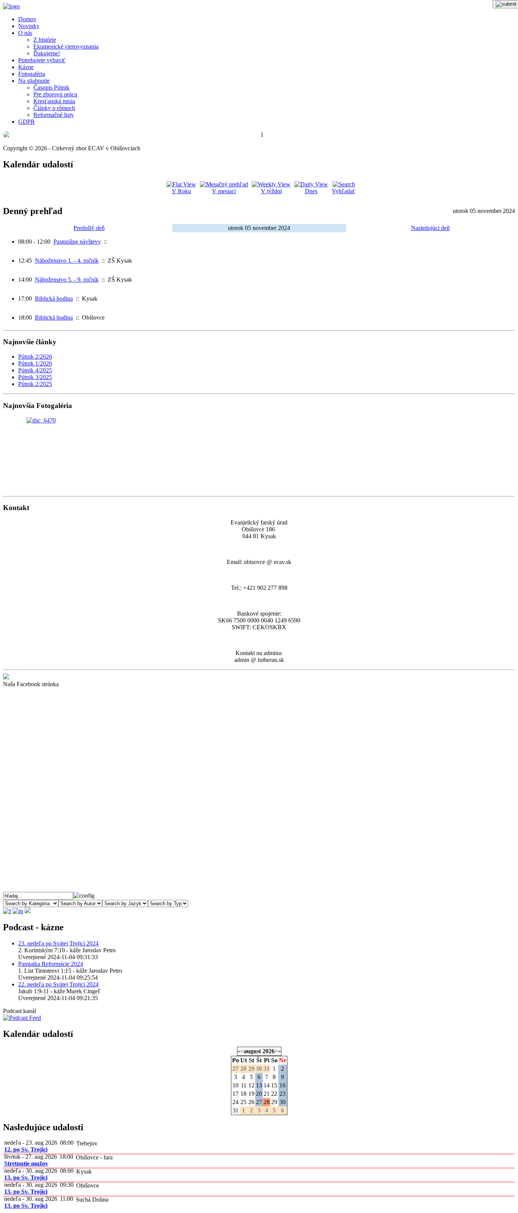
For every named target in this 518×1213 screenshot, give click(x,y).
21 (267, 1093)
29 (274, 1102)
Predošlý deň (89, 228)
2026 (268, 1051)
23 (282, 1093)
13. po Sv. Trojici (25, 1177)
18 (243, 1093)
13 (259, 1085)
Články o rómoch (54, 108)
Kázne (26, 67)
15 (274, 1085)
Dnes (311, 191)
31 (235, 1110)
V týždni (271, 191)
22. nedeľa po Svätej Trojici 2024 (58, 984)
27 (259, 1102)
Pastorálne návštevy (77, 241)
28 (267, 1102)
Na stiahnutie (34, 80)
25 (243, 1102)
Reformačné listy (53, 115)
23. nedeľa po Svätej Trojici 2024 (58, 943)
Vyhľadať (343, 191)
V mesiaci (224, 191)
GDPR (26, 121)
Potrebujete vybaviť (42, 60)
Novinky (28, 26)
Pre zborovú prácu (55, 94)
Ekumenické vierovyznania (66, 46)
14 (267, 1085)
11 (243, 1085)
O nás (25, 33)
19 (251, 1093)
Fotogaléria (31, 74)
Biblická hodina (54, 298)
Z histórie (44, 39)
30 (282, 1102)
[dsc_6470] (41, 420)
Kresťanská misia (54, 101)
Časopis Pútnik (51, 87)
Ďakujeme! (46, 53)
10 (235, 1085)
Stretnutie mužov (26, 1163)
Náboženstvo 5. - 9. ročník (67, 279)
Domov (27, 19)
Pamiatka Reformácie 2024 (50, 964)
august (252, 1051)
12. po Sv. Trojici (25, 1149)
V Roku (181, 191)
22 (274, 1093)
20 (259, 1093)
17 (235, 1093)
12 (251, 1085)
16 (282, 1085)
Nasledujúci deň (430, 228)
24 (235, 1102)
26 (251, 1102)
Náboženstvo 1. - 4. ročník (67, 260)
